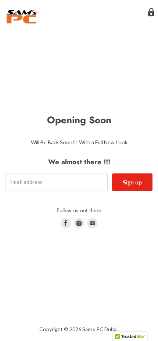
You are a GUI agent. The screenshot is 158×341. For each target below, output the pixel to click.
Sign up (132, 182)
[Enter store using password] (151, 12)
